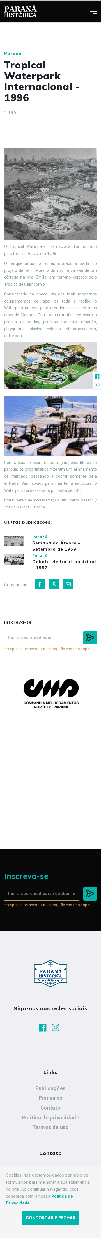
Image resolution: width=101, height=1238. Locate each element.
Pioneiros (50, 1098)
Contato (50, 1108)
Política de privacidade (50, 1118)
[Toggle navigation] (93, 11)
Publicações (50, 1088)
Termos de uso (50, 1127)
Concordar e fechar (50, 1218)
